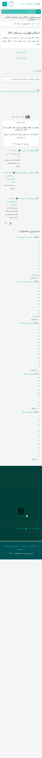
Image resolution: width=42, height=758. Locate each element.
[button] (37, 565)
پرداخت (23, 546)
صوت (5, 546)
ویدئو (10, 546)
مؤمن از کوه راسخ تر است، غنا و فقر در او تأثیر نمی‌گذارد (21, 128)
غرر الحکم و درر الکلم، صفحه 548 (9, 179)
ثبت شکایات (21, 549)
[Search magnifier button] (38, 11)
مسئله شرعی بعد (21, 58)
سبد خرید (16, 546)
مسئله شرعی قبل (21, 52)
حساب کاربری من (32, 546)
